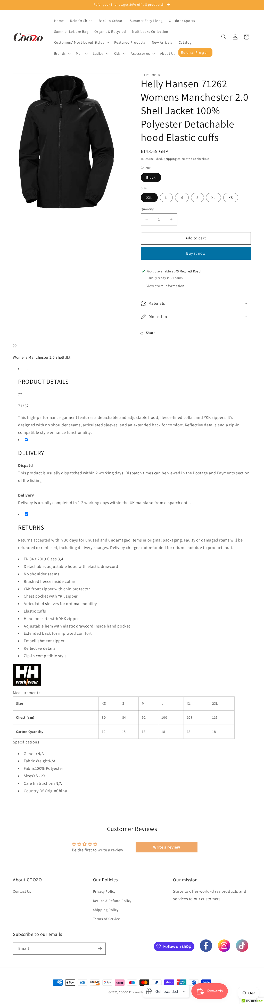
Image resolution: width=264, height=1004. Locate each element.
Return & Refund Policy (112, 900)
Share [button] (150, 332)
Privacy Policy (104, 891)
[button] (81, 42)
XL (213, 197)
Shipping (170, 159)
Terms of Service (106, 918)
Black (151, 177)
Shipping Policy (106, 909)
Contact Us (22, 891)
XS (231, 197)
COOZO (123, 992)
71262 (23, 406)
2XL (149, 197)
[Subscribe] (99, 949)
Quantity (147, 209)
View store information (165, 286)
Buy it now (196, 253)
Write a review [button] (166, 847)
